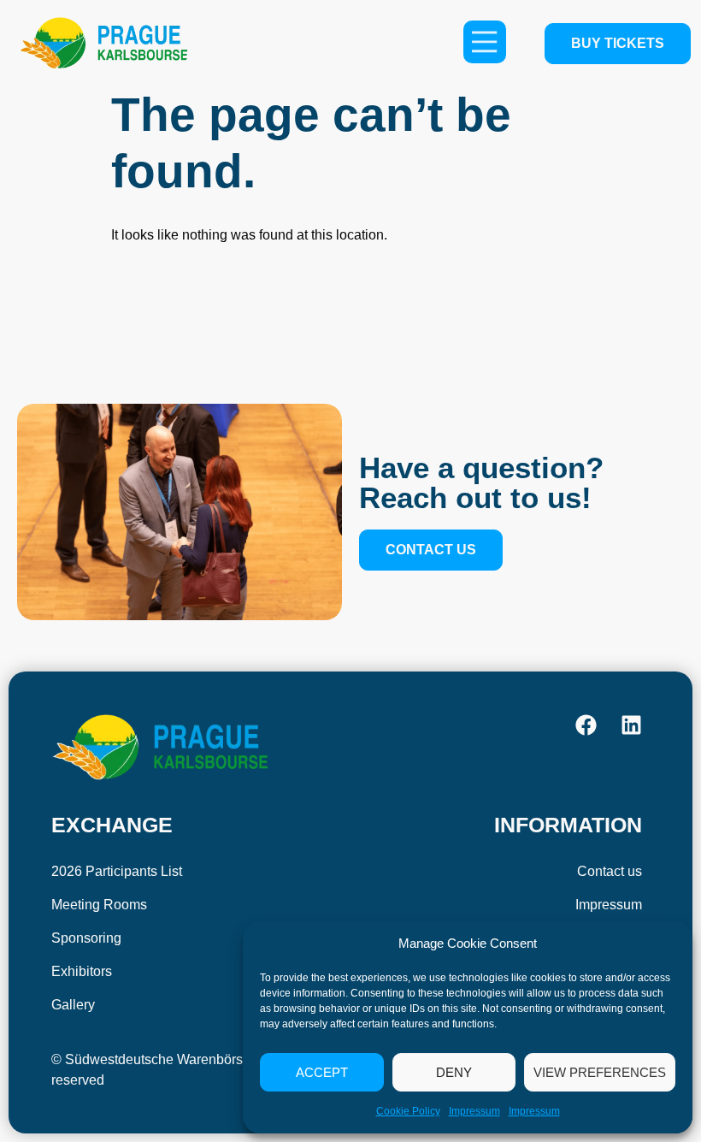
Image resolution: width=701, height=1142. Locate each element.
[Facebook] (586, 725)
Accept (322, 1072)
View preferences (599, 1072)
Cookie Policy (408, 1111)
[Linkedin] (631, 725)
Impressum (474, 1111)
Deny (454, 1072)
